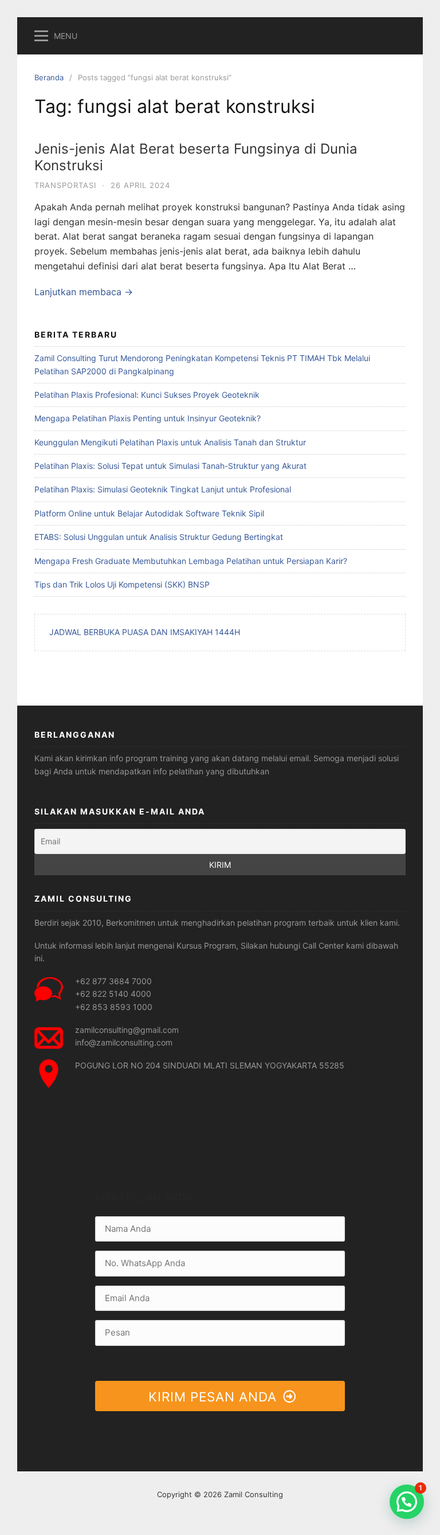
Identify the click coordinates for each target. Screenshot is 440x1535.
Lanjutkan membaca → (83, 291)
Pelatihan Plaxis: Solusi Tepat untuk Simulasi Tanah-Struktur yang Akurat (170, 466)
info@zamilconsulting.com (123, 1042)
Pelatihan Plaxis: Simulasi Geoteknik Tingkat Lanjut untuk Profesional (162, 489)
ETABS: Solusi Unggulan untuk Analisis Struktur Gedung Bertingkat (158, 537)
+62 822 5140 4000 (113, 993)
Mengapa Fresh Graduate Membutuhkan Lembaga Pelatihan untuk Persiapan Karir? (190, 561)
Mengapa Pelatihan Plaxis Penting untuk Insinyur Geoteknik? (147, 418)
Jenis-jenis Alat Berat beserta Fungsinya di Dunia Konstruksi (196, 157)
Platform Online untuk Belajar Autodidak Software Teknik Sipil (149, 513)
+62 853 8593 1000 (113, 1007)
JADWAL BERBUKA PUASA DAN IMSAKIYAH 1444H (144, 632)
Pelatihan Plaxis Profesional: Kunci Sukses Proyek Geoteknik (147, 395)
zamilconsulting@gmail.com (127, 1030)
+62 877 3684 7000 (113, 981)
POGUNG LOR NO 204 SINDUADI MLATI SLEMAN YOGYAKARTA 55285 (209, 1065)
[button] (407, 1502)
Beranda (49, 77)
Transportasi (65, 185)
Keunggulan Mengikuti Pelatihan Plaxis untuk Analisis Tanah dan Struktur (170, 442)
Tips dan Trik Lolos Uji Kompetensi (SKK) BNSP (122, 584)
